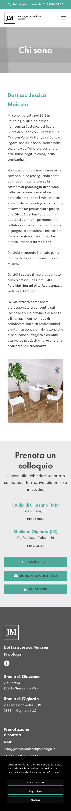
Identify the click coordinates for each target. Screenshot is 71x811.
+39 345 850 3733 (24, 756)
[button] (35, 562)
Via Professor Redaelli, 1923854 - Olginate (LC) (22, 708)
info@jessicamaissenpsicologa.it (29, 749)
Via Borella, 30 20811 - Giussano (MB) (21, 686)
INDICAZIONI (35, 519)
